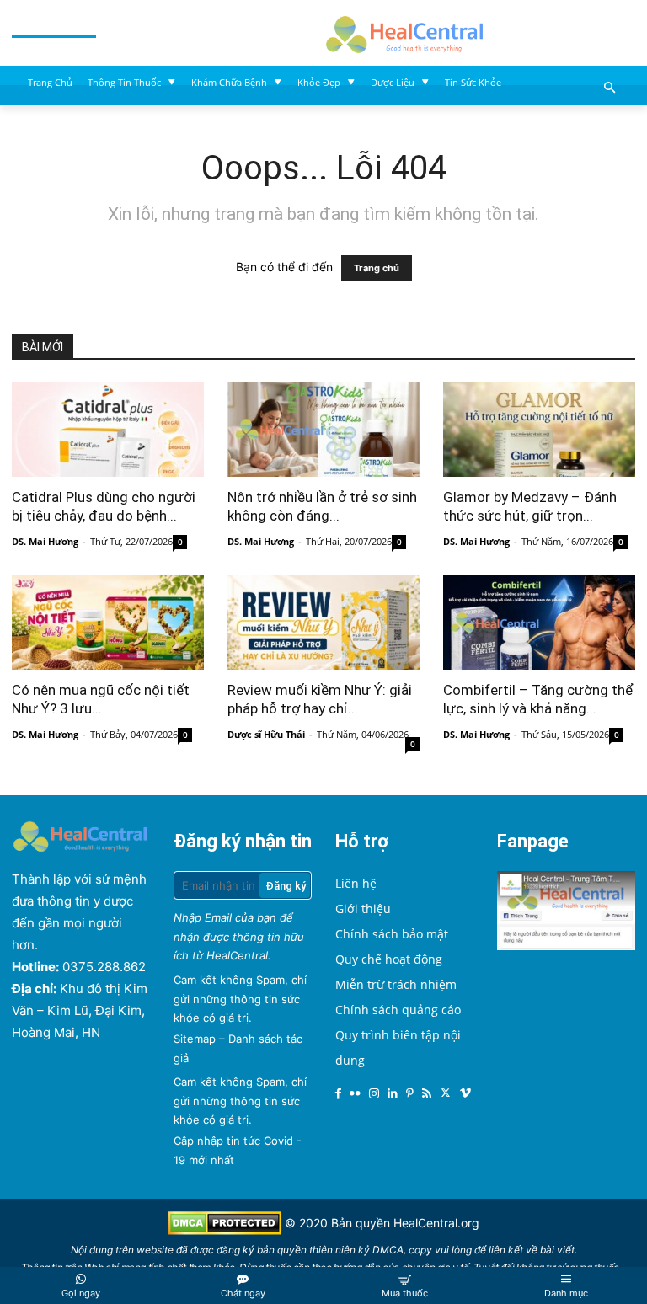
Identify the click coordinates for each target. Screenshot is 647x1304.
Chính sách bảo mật (391, 934)
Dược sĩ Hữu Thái (266, 734)
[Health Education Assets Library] (404, 32)
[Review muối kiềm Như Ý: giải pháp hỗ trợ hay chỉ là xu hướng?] (323, 623)
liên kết (506, 1249)
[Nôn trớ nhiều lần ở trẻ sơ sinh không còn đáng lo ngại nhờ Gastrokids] (323, 429)
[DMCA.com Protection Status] (226, 1230)
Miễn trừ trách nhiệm (396, 984)
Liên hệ (356, 883)
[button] (610, 89)
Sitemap (195, 1038)
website (155, 1249)
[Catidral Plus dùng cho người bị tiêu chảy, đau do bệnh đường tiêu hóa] (108, 429)
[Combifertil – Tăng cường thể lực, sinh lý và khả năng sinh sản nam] (539, 623)
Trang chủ (376, 268)
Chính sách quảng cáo (398, 1010)
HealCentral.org (436, 1223)
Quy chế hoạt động (388, 959)
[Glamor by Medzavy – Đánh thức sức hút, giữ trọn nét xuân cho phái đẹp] (539, 429)
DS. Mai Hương (45, 541)
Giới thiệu (363, 909)
